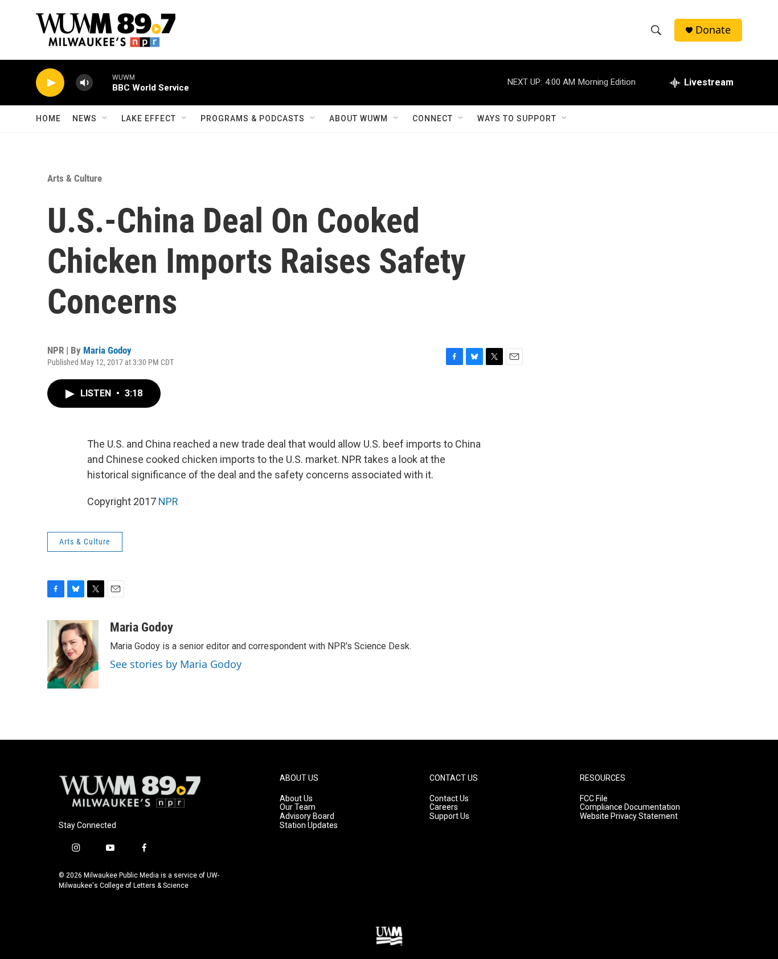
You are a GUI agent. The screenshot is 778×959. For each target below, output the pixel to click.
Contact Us (449, 798)
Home (48, 118)
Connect (432, 118)
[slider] (102, 82)
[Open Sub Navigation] (105, 118)
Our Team (298, 807)
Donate (713, 30)
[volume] (84, 83)
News (84, 118)
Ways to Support (516, 118)
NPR (168, 501)
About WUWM (358, 118)
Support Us (449, 816)
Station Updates (309, 825)
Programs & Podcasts (252, 118)
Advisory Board (307, 816)
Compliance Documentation (630, 807)
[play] (50, 82)
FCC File (594, 798)
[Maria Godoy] (73, 654)
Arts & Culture (74, 178)
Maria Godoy (107, 350)
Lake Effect (148, 118)
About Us (296, 798)
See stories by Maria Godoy (175, 664)
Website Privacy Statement (629, 816)
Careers (443, 807)
